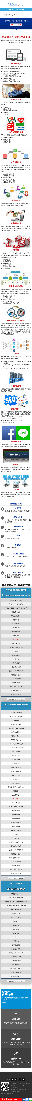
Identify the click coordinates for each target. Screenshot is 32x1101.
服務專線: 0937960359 (16, 10)
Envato (23, 1079)
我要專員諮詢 (12, 699)
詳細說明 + (4, 1002)
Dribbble (16, 1079)
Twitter (12, 1079)
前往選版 (21, 699)
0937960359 (16, 25)
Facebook (20, 1079)
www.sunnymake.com (16, 416)
